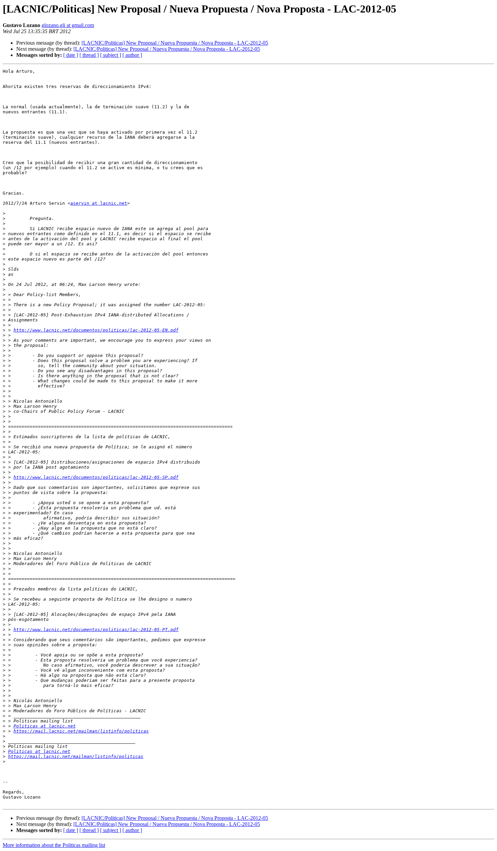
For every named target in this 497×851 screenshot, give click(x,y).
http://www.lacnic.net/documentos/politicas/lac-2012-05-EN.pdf (96, 330)
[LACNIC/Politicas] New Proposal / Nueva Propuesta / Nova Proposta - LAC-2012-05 (174, 43)
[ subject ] (110, 55)
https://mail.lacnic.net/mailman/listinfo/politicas (81, 731)
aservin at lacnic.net (98, 203)
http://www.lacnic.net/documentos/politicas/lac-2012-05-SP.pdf (96, 477)
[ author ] (132, 55)
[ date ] (70, 55)
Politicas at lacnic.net (45, 726)
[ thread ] (89, 55)
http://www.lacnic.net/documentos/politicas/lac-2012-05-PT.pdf (96, 629)
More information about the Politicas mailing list (54, 845)
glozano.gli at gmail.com (68, 25)
